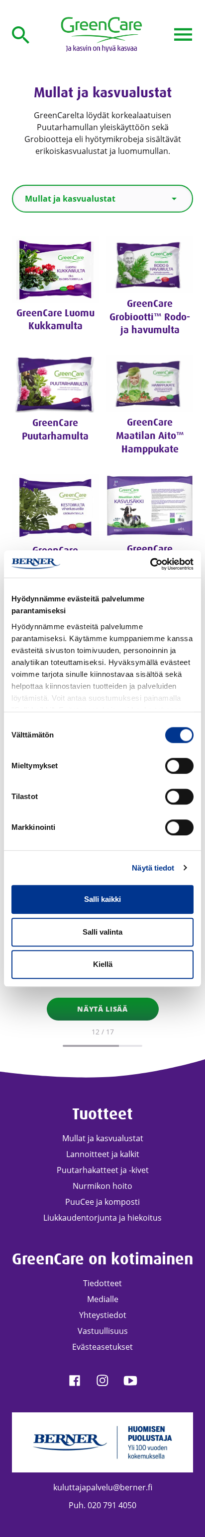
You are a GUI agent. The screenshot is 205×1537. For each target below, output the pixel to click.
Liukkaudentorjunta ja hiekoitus (102, 1217)
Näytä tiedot (153, 868)
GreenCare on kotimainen (102, 1259)
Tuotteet (102, 1114)
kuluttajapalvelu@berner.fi (102, 1487)
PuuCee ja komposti (102, 1201)
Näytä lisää (102, 1009)
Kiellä (102, 964)
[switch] (179, 766)
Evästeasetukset (102, 1346)
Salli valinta (102, 932)
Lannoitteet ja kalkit (102, 1154)
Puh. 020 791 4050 (102, 1505)
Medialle (102, 1299)
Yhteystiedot (102, 1315)
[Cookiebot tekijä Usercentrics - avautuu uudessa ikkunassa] (150, 564)
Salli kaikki (102, 899)
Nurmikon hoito (102, 1185)
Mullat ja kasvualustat (102, 1138)
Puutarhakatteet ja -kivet (103, 1170)
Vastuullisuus (103, 1330)
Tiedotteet (102, 1283)
